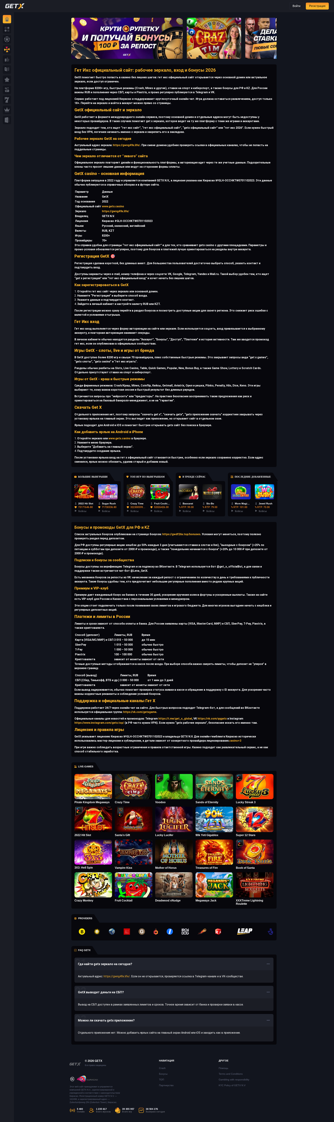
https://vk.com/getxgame (139, 712)
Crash (162, 1068)
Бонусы (163, 1073)
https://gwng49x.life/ (126, 145)
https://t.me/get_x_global (175, 718)
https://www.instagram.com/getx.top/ (99, 722)
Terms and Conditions (231, 1073)
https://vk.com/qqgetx (212, 718)
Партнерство (166, 1085)
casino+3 (235, 740)
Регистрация (317, 6)
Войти (296, 6)
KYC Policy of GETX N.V (232, 1085)
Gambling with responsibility (234, 1079)
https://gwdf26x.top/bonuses (181, 534)
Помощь (223, 1068)
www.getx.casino (113, 206)
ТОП (161, 1079)
